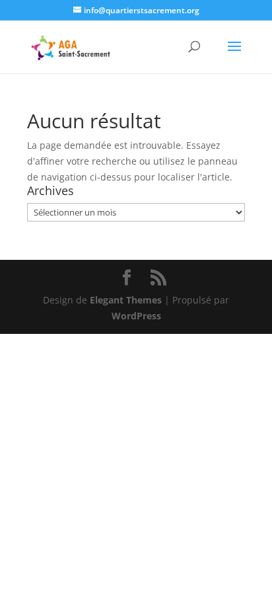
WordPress (136, 315)
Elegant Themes (126, 300)
